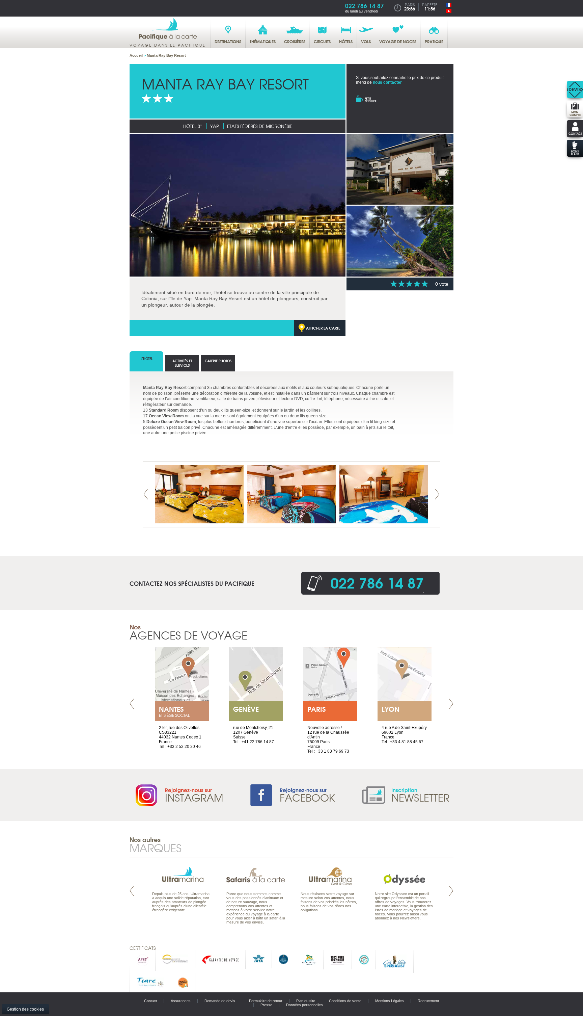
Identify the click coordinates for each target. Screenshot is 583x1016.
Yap (214, 126)
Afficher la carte (323, 328)
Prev (145, 494)
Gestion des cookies (25, 1009)
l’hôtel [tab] (146, 358)
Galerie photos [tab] (218, 360)
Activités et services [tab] (182, 363)
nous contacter (387, 82)
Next (437, 494)
